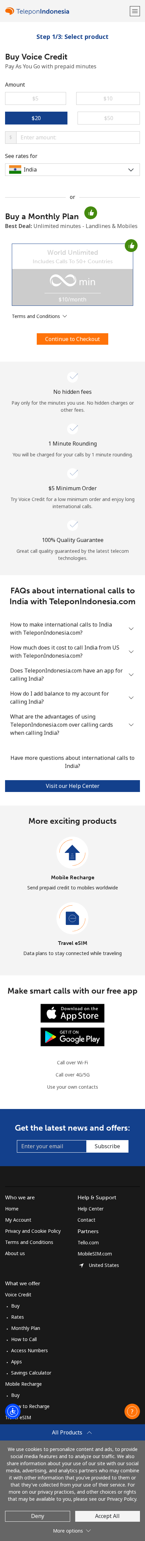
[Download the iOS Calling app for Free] (72, 1013)
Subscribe (107, 1146)
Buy (15, 1305)
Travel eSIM (72, 943)
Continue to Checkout (72, 339)
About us (15, 1253)
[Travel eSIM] (72, 918)
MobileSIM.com (95, 1253)
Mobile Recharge (72, 877)
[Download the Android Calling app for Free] (72, 1036)
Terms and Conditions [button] (36, 316)
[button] (135, 11)
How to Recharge (30, 1406)
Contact (86, 1220)
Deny (37, 1516)
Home (12, 1208)
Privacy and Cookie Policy (33, 1231)
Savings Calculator (31, 1372)
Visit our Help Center (72, 786)
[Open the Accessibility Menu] (13, 1411)
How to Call (24, 1339)
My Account (18, 1220)
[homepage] (66, 11)
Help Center (91, 1208)
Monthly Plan (25, 1328)
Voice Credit (18, 1294)
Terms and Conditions (29, 1242)
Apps (16, 1361)
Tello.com (88, 1242)
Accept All (107, 1516)
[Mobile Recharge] (72, 853)
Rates (17, 1317)
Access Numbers (29, 1350)
